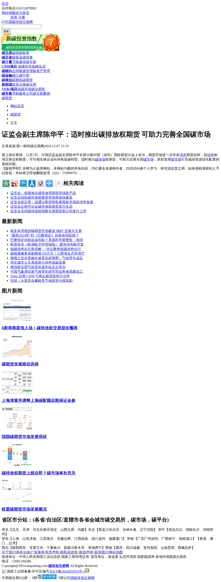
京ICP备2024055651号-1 (67, 571)
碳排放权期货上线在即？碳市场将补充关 (39, 473)
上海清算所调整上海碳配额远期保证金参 (39, 400)
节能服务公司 (22, 93)
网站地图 (9, 13)
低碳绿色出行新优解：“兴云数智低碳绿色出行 (45, 249)
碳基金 (17, 57)
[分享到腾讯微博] (23, 183)
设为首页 (22, 13)
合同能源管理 (22, 71)
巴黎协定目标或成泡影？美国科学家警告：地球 (46, 240)
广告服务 (37, 552)
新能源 (7, 84)
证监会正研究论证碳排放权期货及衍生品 (41, 206)
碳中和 (24, 75)
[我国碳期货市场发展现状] (17, 429)
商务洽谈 (23, 552)
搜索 (6, 31)
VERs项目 (9, 89)
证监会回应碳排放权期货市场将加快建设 (41, 197)
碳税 (15, 53)
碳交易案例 (41, 93)
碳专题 (7, 93)
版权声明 (86, 552)
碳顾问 (7, 71)
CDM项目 (9, 66)
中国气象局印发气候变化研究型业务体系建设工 (46, 271)
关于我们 (9, 552)
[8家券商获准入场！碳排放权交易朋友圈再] (17, 320)
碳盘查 (27, 57)
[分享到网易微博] (40, 183)
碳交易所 (38, 89)
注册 (21, 17)
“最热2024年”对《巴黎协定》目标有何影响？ (44, 235)
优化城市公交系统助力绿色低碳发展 (38, 262)
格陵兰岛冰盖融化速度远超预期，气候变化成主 (46, 258)
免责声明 (52, 552)
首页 (5, 4)
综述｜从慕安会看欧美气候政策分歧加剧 (41, 280)
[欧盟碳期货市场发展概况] (17, 501)
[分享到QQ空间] (6, 183)
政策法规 (19, 84)
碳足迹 (7, 57)
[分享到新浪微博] (14, 183)
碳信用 (31, 84)
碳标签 (24, 53)
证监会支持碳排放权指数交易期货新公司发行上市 (48, 211)
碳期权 (17, 80)
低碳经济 (24, 66)
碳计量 (7, 62)
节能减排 (19, 62)
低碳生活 (39, 66)
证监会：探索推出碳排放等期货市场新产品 (43, 193)
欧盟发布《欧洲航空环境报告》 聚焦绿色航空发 (47, 244)
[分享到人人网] (32, 183)
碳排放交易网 (58, 566)
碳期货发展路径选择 (20, 364)
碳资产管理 (41, 71)
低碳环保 (24, 89)
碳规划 (7, 80)
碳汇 (15, 75)
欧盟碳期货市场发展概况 (24, 509)
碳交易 (7, 53)
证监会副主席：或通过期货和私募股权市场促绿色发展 (51, 202)
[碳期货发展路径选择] (17, 356)
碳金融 (7, 75)
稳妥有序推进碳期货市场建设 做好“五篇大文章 (46, 231)
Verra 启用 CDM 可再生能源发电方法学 (40, 276)
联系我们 (101, 552)
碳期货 (27, 80)
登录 (13, 17)
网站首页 (17, 106)
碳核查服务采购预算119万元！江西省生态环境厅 (47, 253)
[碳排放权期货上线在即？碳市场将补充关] (17, 465)
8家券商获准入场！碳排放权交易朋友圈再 (40, 328)
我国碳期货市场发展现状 (24, 436)
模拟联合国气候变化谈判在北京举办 (38, 267)
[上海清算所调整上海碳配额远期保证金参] (17, 392)
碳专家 (31, 62)
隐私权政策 (69, 552)
